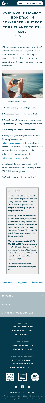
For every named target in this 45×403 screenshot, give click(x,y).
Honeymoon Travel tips (22, 368)
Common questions (22, 331)
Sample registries (22, 349)
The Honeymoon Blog (23, 364)
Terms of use (15, 392)
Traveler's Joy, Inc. (11, 396)
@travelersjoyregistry (12, 143)
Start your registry (30, 3)
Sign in (6, 304)
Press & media (22, 334)
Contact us (8, 296)
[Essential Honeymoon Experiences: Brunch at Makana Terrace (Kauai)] (7, 282)
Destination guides (22, 360)
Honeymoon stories (22, 345)
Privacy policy (31, 392)
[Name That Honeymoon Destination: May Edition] (37, 282)
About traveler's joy (22, 327)
